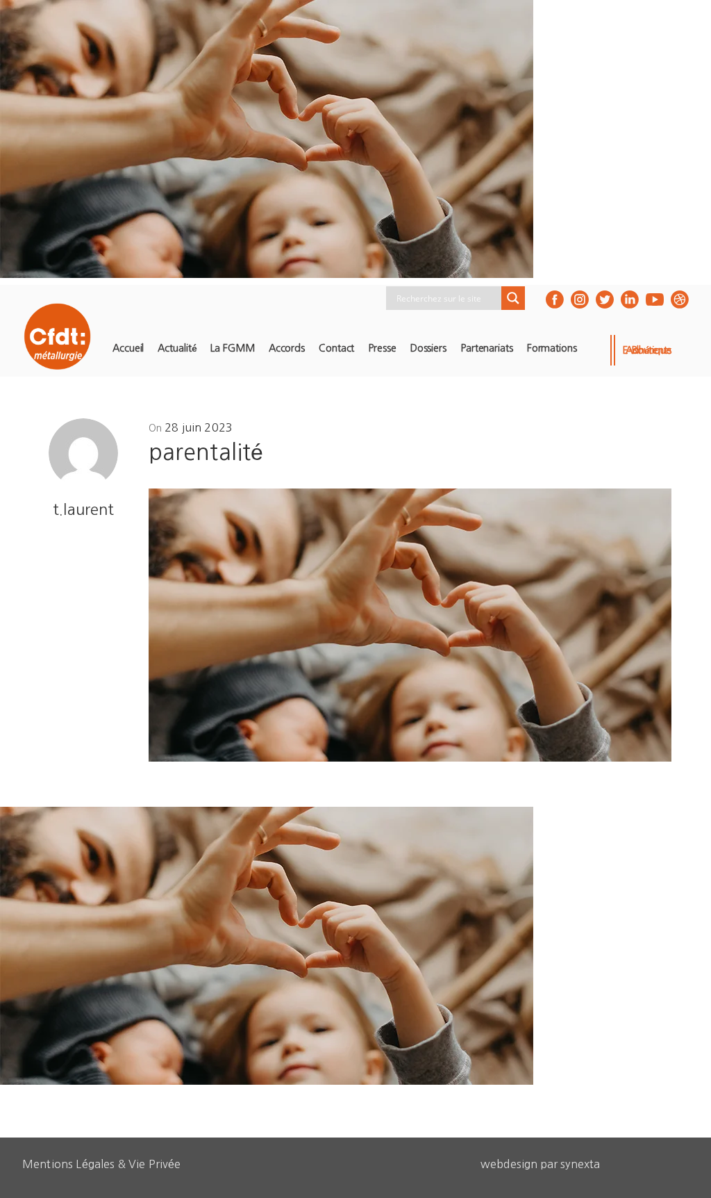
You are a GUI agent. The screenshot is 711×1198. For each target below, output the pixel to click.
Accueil (128, 348)
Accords (287, 348)
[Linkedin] (629, 299)
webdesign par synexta (540, 1164)
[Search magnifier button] (513, 298)
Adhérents (648, 350)
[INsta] (579, 299)
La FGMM (232, 348)
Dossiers (428, 348)
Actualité (177, 348)
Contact (336, 348)
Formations (552, 348)
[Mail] (679, 299)
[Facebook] (554, 299)
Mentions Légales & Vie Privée (101, 1164)
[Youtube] (654, 299)
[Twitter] (604, 299)
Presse (382, 348)
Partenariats (486, 348)
